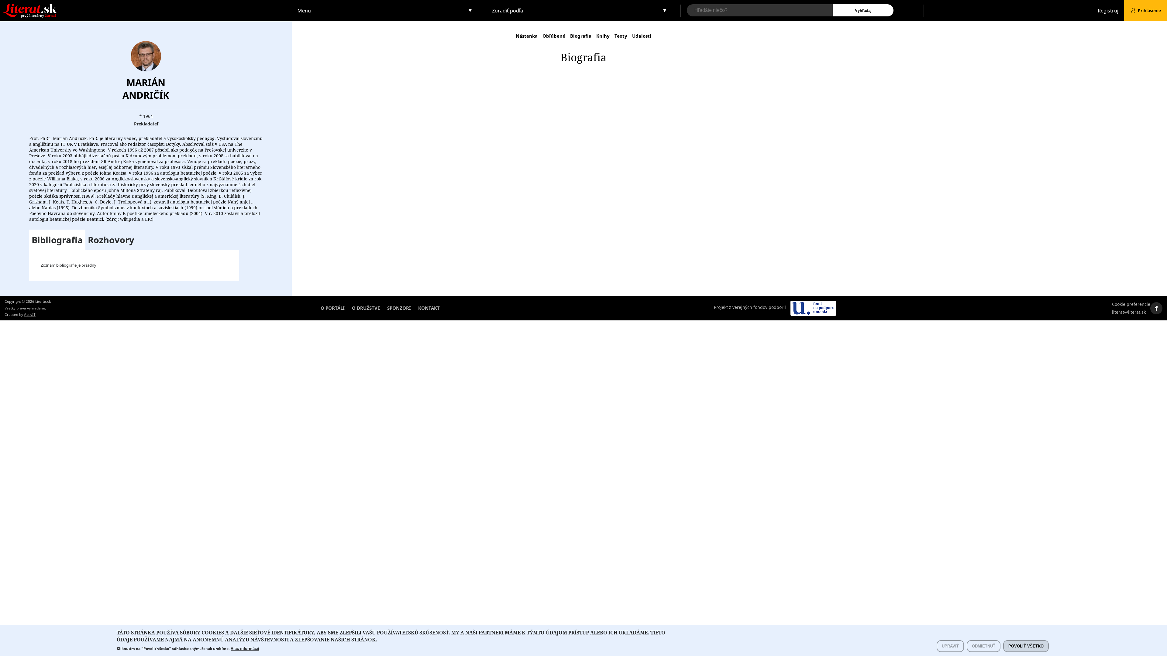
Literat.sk (146, 6)
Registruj (1108, 10)
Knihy (603, 36)
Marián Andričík (145, 88)
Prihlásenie (1149, 10)
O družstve (366, 308)
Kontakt (429, 308)
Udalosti (641, 36)
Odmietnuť (983, 646)
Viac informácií (245, 648)
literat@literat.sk (1129, 312)
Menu (304, 10)
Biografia (580, 36)
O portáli (333, 308)
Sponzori (399, 308)
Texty (620, 36)
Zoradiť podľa (507, 10)
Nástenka (527, 36)
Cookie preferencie (1131, 304)
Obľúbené (553, 36)
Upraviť (950, 646)
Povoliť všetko (1026, 646)
